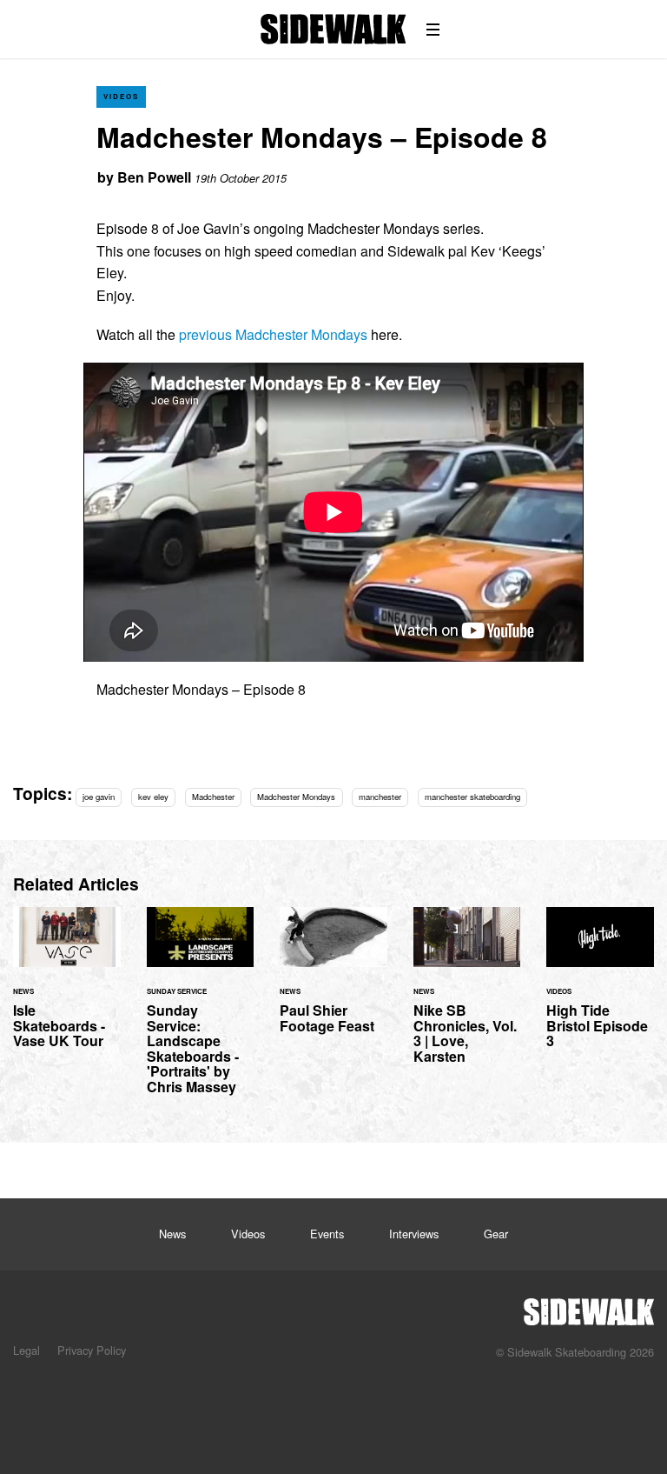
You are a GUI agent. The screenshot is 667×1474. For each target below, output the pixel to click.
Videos (121, 96)
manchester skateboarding (472, 796)
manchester (380, 796)
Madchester (213, 796)
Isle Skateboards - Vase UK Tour (67, 988)
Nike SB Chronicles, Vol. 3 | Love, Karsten (467, 995)
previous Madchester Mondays (273, 334)
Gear (496, 1233)
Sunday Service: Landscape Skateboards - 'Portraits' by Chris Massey (200, 1011)
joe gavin (99, 796)
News (172, 1233)
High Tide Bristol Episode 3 (600, 988)
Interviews (414, 1233)
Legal (26, 1350)
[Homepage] (589, 1307)
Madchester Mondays (296, 796)
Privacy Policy (91, 1350)
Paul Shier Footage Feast (333, 980)
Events (327, 1233)
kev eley (153, 796)
